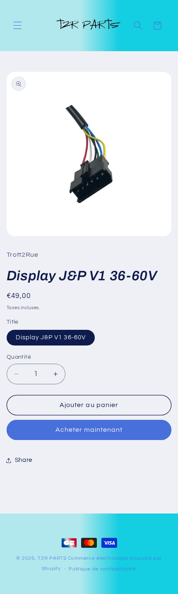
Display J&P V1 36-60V (51, 337)
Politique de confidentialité (102, 569)
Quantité (19, 357)
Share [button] (23, 460)
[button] (17, 25)
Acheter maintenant (89, 429)
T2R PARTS (52, 558)
